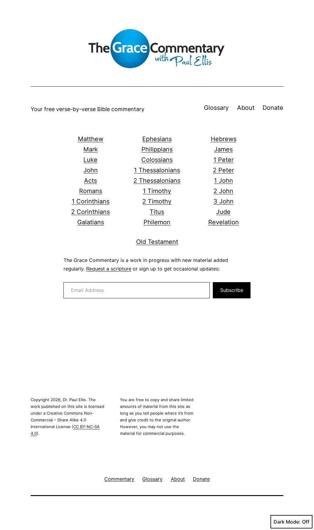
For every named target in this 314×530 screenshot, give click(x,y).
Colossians (157, 159)
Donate (272, 107)
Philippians (157, 149)
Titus (157, 211)
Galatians (90, 222)
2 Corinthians (90, 211)
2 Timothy (156, 201)
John (90, 170)
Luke (90, 159)
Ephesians (157, 139)
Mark (90, 149)
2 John (223, 191)
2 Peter (223, 170)
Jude (223, 211)
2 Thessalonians (156, 180)
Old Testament (157, 241)
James (223, 149)
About (246, 107)
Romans (90, 191)
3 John (223, 201)
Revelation (223, 222)
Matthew (90, 139)
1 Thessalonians (157, 170)
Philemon (157, 222)
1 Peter (223, 159)
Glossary (216, 107)
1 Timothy (157, 191)
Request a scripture (108, 269)
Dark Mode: (287, 522)
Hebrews (223, 139)
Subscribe (231, 290)
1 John (223, 180)
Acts (90, 180)
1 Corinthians (90, 201)
